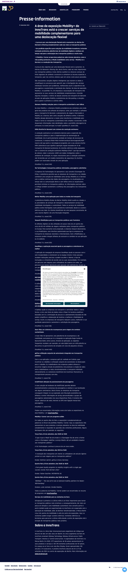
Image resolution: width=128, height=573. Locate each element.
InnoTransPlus (53, 413)
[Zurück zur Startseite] (7, 8)
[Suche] (125, 10)
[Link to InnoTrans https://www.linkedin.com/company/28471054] (109, 567)
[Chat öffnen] (124, 569)
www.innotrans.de (41, 554)
